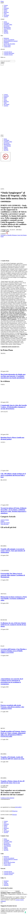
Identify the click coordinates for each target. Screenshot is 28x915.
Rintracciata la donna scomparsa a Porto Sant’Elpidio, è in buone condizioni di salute (14, 598)
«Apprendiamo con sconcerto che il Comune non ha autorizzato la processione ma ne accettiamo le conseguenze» (12, 681)
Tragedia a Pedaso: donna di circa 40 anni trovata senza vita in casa (12, 782)
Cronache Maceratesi (9, 53)
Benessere (6, 12)
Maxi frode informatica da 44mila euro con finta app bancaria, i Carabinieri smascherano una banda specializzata (13, 376)
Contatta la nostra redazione (7, 798)
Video (5, 13)
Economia (6, 8)
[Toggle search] (2, 136)
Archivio (6, 16)
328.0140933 (18, 807)
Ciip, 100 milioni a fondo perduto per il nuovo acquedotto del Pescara (13, 475)
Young (5, 11)
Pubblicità (6, 42)
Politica (5, 9)
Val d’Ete (6, 33)
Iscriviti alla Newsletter (9, 43)
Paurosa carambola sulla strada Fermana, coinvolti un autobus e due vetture (12, 706)
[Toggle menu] (2, 65)
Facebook (6, 881)
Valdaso (6, 30)
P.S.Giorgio (6, 26)
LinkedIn (6, 883)
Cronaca (6, 5)
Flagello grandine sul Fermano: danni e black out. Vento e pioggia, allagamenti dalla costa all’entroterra (13, 733)
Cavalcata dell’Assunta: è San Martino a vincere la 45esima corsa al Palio (14, 650)
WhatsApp (14, 811)
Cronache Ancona (8, 54)
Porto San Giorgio (5, 522)
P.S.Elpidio (6, 23)
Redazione (6, 38)
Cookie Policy (7, 46)
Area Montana (7, 28)
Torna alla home (5, 524)
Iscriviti (17, 891)
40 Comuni (6, 104)
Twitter (5, 882)
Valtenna (6, 31)
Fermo (5, 21)
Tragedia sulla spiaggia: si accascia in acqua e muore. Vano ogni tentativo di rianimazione (13, 550)
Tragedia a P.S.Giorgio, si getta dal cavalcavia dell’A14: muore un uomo (12, 757)
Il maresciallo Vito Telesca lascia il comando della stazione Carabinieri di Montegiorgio (13, 575)
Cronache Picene (8, 52)
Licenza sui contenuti (9, 39)
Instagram (6, 885)
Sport (5, 6)
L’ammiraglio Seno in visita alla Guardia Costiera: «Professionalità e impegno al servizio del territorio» (14, 406)
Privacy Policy (7, 45)
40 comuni (6, 15)
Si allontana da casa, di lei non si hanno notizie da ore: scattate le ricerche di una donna (13, 624)
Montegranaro (7, 27)
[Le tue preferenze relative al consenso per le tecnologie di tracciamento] (25, 912)
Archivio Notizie (5, 520)
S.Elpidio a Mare (8, 24)
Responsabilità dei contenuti (11, 41)
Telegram (14, 814)
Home (2, 1)
